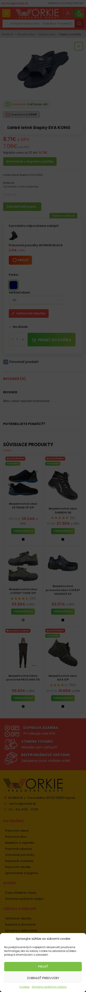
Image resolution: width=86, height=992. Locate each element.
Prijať (43, 966)
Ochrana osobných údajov (49, 987)
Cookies (24, 987)
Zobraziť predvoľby (43, 978)
